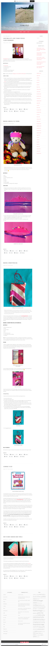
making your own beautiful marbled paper (19, 73)
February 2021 (39, 89)
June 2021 (38, 80)
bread (41, 597)
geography (34, 613)
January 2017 (38, 151)
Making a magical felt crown (11, 121)
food (34, 610)
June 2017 (38, 139)
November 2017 (39, 130)
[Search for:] (41, 38)
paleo (36, 627)
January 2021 (38, 91)
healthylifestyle (36, 617)
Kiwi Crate (4, 617)
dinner (4, 608)
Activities (4, 594)
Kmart (29, 563)
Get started (32, 1)
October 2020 (38, 98)
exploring (40, 608)
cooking (4, 606)
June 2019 (38, 114)
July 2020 (38, 105)
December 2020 (39, 93)
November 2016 (39, 153)
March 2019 (38, 116)
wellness (35, 636)
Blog (28, 31)
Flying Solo (24, 25)
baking (4, 601)
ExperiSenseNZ (5, 610)
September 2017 (39, 132)
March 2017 (38, 146)
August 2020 (38, 103)
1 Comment (9, 42)
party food (41, 627)
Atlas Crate (4, 599)
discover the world (41, 607)
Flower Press (6, 65)
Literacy (4, 619)
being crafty (34, 597)
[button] (10, 548)
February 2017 (39, 148)
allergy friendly (41, 594)
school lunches (40, 629)
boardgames (5, 603)
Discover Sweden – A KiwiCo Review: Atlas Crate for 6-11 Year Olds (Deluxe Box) (41, 58)
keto (33, 622)
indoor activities (42, 620)
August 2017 (38, 135)
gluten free (40, 613)
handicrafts (34, 615)
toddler (42, 633)
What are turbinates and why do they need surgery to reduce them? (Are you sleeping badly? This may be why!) (24, 605)
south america (43, 631)
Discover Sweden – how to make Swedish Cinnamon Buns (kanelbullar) (41, 53)
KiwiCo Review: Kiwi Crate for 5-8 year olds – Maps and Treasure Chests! (41, 63)
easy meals (35, 608)
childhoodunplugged (38, 600)
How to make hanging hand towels (12, 537)
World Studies (5, 633)
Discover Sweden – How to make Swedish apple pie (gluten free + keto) (41, 49)
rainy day (36, 629)
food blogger (39, 610)
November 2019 (39, 112)
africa (36, 594)
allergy (37, 594)
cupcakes (43, 605)
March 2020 (38, 107)
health (36, 615)
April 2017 (38, 144)
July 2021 (38, 77)
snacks (35, 631)
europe (38, 608)
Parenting (38, 627)
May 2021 (38, 82)
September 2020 (39, 100)
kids (35, 622)
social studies (39, 631)
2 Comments (10, 539)
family (43, 608)
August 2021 (38, 75)
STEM (4, 624)
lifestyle (35, 624)
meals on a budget (42, 626)
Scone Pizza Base (20, 594)
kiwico (37, 622)
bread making (44, 597)
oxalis (5, 81)
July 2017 (38, 137)
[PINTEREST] (24, 642)
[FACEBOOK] (21, 642)
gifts (36, 613)
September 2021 (39, 73)
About (24, 31)
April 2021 (38, 84)
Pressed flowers (5, 58)
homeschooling (39, 619)
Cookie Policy (16, 644)
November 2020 (39, 96)
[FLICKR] (26, 642)
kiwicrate (40, 622)
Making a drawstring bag (10, 263)
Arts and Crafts (36, 596)
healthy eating (41, 615)
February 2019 (39, 119)
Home (21, 31)
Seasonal (4, 622)
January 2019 (38, 121)
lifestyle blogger (40, 624)
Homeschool (5, 615)
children (35, 603)
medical (34, 627)
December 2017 (39, 128)
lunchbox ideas (36, 626)
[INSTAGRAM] (28, 642)
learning (43, 622)
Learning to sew (7, 466)
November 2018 (39, 123)
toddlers (34, 635)
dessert (34, 607)
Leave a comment (11, 123)
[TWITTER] (23, 642)
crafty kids (40, 605)
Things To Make (5, 631)
